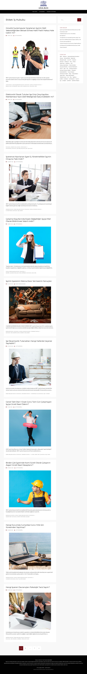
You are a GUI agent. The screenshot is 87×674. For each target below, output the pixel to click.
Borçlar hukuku (10, 331)
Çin (68, 77)
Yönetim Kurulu (63, 77)
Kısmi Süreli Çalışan (24, 516)
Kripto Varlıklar (72, 65)
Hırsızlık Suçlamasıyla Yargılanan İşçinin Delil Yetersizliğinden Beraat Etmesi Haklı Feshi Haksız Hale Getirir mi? (30, 30)
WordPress (52, 669)
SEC (67, 68)
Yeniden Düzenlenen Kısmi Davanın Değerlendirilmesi (70, 43)
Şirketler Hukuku (75, 80)
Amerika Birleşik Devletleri (73, 56)
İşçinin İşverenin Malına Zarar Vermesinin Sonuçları (29, 281)
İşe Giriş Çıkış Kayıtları (22, 148)
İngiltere (74, 77)
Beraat (7, 86)
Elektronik (8, 148)
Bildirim (7, 272)
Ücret (48, 454)
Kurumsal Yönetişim (73, 66)
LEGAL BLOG (43, 8)
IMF (71, 63)
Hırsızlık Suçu (26, 86)
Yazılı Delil (30, 148)
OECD (61, 68)
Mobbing (19, 638)
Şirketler (69, 80)
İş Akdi (61, 78)
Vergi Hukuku (75, 73)
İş (37, 393)
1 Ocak (32, 454)
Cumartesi (8, 578)
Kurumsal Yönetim (63, 66)
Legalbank (42, 11)
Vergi (70, 73)
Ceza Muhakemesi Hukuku (18, 84)
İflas (71, 77)
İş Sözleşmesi (72, 78)
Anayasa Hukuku (10, 209)
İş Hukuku (27, 84)
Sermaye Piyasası (73, 68)
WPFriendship (42, 669)
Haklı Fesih (20, 86)
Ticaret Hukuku (71, 72)
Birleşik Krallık (63, 59)
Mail (35, 272)
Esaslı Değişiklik (23, 272)
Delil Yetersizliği (13, 86)
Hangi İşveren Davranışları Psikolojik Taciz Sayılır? (28, 587)
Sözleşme (74, 70)
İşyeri (21, 210)
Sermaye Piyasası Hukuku (65, 70)
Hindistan (68, 63)
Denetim (74, 59)
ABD (61, 56)
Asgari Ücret (9, 516)
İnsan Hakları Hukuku (19, 209)
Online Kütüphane (51, 11)
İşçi (36, 86)
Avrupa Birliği (67, 58)
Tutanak (48, 393)
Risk (64, 68)
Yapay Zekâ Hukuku (70, 75)
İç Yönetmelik (9, 210)
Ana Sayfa (34, 11)
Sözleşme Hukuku (26, 393)
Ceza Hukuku (9, 84)
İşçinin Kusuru (16, 332)
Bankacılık (73, 58)
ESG (71, 61)
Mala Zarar (27, 332)
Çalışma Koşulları (14, 272)
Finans (74, 61)
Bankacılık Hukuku (10, 515)
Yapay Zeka (62, 75)
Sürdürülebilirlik (63, 72)
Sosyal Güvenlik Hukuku (35, 84)
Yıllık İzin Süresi (22, 578)
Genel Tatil (37, 454)
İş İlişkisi (64, 80)
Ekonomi (61, 61)
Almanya (65, 56)
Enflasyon (67, 61)
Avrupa (61, 58)
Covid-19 (69, 59)
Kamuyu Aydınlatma (64, 65)
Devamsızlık (34, 393)
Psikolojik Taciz (25, 638)
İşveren (22, 332)
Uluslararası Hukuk (64, 73)
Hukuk (7, 271)
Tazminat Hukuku (35, 331)
